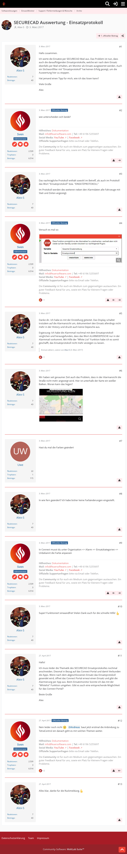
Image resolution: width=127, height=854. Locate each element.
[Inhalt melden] (119, 97)
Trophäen (11, 154)
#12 (120, 720)
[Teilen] (122, 35)
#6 (120, 370)
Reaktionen (12, 76)
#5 (120, 313)
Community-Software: (63, 849)
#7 (120, 440)
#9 (120, 542)
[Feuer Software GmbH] (5, 4)
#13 (120, 784)
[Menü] (123, 4)
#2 (120, 110)
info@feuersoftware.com (58, 133)
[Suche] (107, 4)
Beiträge (11, 80)
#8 (120, 493)
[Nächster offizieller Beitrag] (119, 160)
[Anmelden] (115, 4)
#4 (120, 223)
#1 (120, 46)
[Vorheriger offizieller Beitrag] (113, 300)
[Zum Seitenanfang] (122, 849)
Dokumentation (60, 130)
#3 (120, 173)
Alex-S (21, 27)
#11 (120, 655)
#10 (120, 606)
